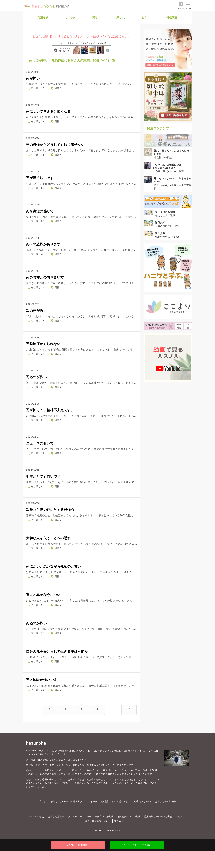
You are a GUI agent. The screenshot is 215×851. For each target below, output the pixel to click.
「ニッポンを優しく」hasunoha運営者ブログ (63, 801)
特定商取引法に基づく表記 (158, 816)
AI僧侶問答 (170, 17)
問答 (95, 17)
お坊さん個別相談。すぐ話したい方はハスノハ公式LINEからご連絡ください (81, 36)
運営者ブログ (121, 821)
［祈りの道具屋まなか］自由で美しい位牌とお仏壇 (81, 43)
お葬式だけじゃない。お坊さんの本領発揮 (154, 801)
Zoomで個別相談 (78, 845)
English (180, 816)
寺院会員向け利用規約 (129, 816)
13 (129, 709)
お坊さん (119, 17)
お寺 (144, 17)
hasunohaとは (37, 816)
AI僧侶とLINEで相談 (137, 845)
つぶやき (70, 17)
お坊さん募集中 (56, 816)
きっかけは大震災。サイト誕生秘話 (109, 801)
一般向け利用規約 (104, 816)
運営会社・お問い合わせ (98, 821)
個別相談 (43, 17)
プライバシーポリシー (79, 816)
